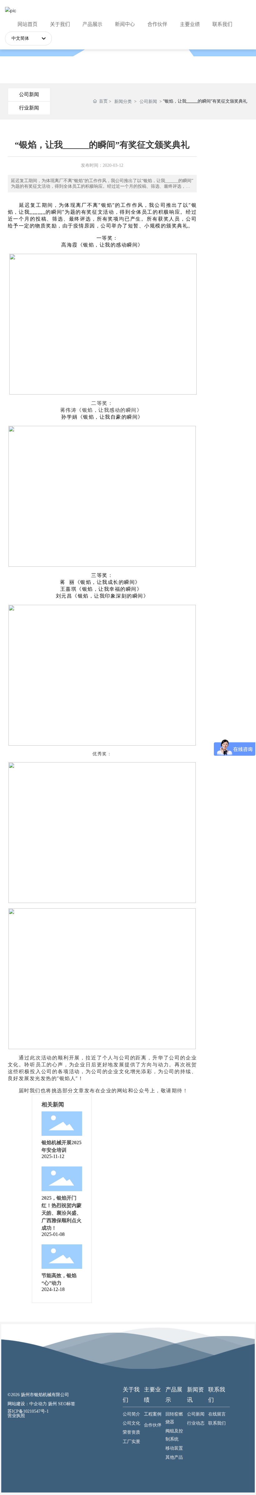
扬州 (52, 1403)
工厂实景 (131, 1441)
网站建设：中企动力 (27, 1403)
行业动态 (195, 1423)
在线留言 (217, 1414)
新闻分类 (123, 101)
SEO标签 (66, 1403)
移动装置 (174, 1448)
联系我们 (217, 1423)
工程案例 (152, 1414)
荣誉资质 (131, 1432)
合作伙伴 (152, 1425)
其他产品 (174, 1457)
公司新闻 (29, 94)
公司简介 (131, 1414)
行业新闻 (29, 107)
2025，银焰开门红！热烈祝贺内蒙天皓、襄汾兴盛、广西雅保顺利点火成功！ (61, 1213)
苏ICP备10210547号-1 (28, 1411)
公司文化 (131, 1423)
